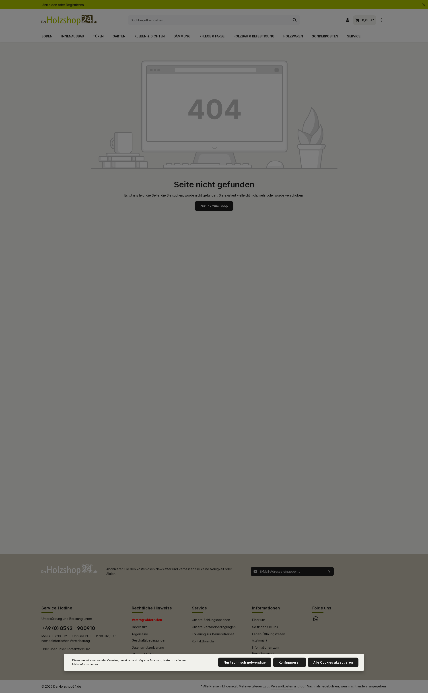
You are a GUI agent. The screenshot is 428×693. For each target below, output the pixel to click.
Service (199, 608)
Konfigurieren (289, 662)
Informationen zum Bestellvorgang (265, 651)
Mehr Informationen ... (86, 664)
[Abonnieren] (329, 571)
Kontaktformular (78, 649)
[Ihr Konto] (347, 20)
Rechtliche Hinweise (152, 608)
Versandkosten (282, 686)
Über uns (258, 620)
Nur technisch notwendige (245, 662)
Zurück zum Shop (214, 206)
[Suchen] (295, 20)
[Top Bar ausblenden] (424, 5)
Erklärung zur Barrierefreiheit (213, 634)
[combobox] (209, 20)
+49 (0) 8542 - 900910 (68, 628)
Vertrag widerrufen (147, 620)
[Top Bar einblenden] (382, 20)
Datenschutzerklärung (148, 647)
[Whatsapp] (315, 620)
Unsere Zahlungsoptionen (211, 620)
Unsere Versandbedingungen (214, 627)
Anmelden (49, 5)
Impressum (139, 627)
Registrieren (75, 5)
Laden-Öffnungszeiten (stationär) (268, 637)
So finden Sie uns (265, 627)
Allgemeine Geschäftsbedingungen (149, 637)
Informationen (266, 608)
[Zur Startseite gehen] (69, 20)
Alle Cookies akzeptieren (333, 662)
